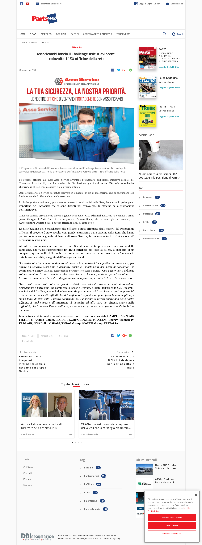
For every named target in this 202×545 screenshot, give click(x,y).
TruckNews (123, 34)
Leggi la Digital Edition (149, 3)
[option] (47, 414)
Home (22, 34)
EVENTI (75, 34)
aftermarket (155, 205)
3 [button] (78, 442)
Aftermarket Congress (97, 34)
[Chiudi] (196, 495)
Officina (61, 34)
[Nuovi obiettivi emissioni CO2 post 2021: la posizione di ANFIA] (161, 155)
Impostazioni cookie (172, 533)
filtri (150, 222)
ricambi (152, 197)
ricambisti (28, 340)
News (34, 42)
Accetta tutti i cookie (172, 517)
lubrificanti (154, 230)
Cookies (27, 485)
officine (64, 335)
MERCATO (46, 34)
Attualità (45, 42)
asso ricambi (29, 335)
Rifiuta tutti (172, 525)
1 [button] (72, 442)
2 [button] (75, 442)
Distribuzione (27, 434)
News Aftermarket (90, 434)
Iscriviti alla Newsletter (52, 3)
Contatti (28, 473)
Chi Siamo (28, 467)
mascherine (48, 335)
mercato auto (155, 238)
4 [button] (81, 442)
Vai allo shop (177, 3)
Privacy (27, 479)
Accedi (180, 34)
